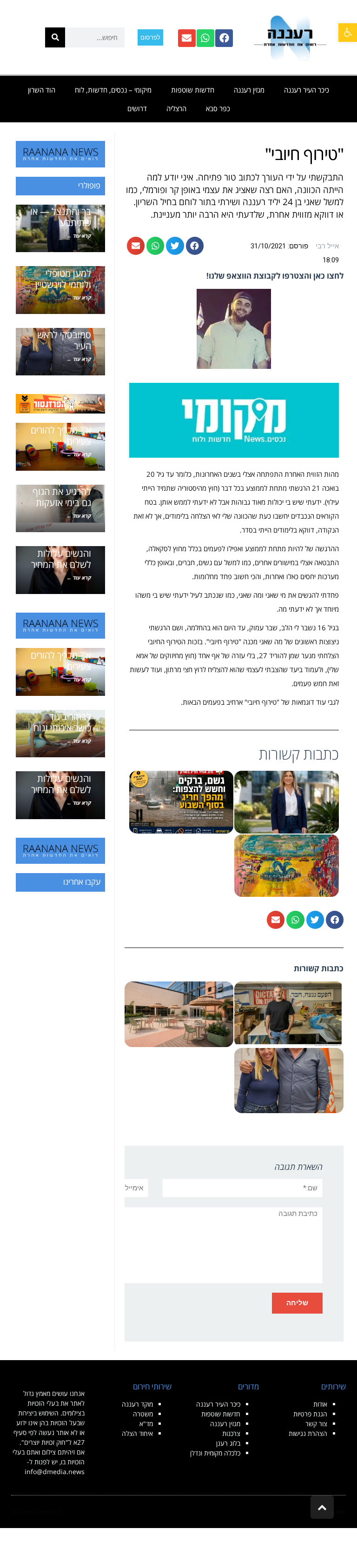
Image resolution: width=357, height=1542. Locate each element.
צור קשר (316, 1423)
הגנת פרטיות (310, 1413)
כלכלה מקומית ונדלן (215, 1453)
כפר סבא (218, 108)
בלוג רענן (228, 1443)
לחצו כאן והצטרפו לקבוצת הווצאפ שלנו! (275, 275)
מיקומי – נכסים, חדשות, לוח (113, 89)
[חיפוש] (55, 37)
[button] (347, 32)
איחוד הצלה (137, 1433)
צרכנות (231, 1433)
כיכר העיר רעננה (306, 89)
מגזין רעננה (249, 89)
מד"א (146, 1423)
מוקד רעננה (137, 1404)
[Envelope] (187, 38)
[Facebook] (224, 38)
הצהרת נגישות (308, 1433)
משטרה (143, 1413)
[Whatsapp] (205, 38)
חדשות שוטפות (192, 89)
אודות (320, 1404)
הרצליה (176, 108)
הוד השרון (41, 89)
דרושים (137, 108)
